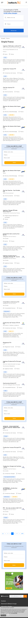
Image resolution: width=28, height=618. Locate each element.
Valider (14, 162)
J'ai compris (3, 615)
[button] (26, 2)
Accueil (3, 38)
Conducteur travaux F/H (9, 68)
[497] (22, 533)
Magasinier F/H (7, 342)
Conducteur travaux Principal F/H (12, 447)
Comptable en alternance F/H (11, 302)
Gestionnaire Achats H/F (9, 383)
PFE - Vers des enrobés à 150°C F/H (12, 508)
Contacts (3, 601)
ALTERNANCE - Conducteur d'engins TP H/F (10, 489)
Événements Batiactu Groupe (9, 603)
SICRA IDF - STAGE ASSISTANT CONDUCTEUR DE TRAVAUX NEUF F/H (11, 427)
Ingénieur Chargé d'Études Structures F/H (10, 211)
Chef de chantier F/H (8, 87)
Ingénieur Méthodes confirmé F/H (12, 46)
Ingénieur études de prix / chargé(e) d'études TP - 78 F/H (11, 256)
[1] (2, 533)
